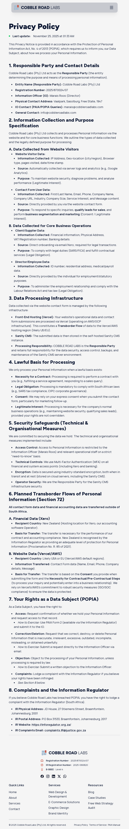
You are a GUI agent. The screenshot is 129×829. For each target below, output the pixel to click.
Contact (14, 809)
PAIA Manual (114, 824)
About (13, 798)
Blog (91, 792)
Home (13, 792)
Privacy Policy (81, 824)
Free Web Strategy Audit (100, 805)
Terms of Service (98, 824)
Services (14, 803)
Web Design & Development (57, 794)
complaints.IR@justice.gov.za (65, 730)
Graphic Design (58, 808)
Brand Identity (58, 813)
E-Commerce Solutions (64, 802)
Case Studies (97, 798)
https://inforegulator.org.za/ (51, 724)
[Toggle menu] (111, 7)
